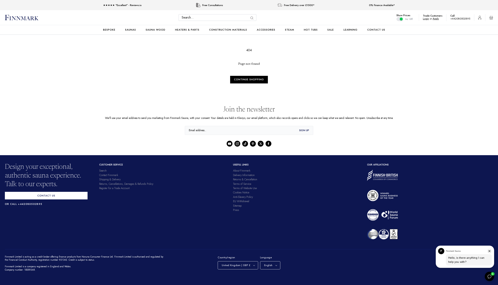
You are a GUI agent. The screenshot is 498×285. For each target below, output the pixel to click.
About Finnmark (241, 171)
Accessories (266, 30)
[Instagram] (237, 144)
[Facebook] (268, 144)
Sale (330, 30)
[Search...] (252, 18)
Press (236, 210)
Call (454, 15)
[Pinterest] (253, 144)
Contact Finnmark (108, 175)
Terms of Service (242, 184)
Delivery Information (244, 175)
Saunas (130, 30)
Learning (351, 30)
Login (428, 18)
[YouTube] (229, 144)
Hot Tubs (311, 30)
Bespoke (109, 30)
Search (103, 171)
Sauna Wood (155, 30)
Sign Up (304, 130)
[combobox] (218, 17)
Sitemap (237, 206)
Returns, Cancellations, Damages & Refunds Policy (126, 184)
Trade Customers (434, 15)
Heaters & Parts (187, 30)
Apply (437, 18)
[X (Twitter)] (261, 144)
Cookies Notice (241, 192)
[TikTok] (245, 144)
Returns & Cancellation (245, 179)
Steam (289, 30)
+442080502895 (461, 18)
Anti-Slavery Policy (243, 197)
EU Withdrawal (241, 201)
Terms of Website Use (245, 188)
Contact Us (376, 30)
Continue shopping (249, 79)
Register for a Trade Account (114, 188)
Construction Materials (228, 30)
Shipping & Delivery (110, 179)
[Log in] (479, 17)
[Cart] (491, 17)
